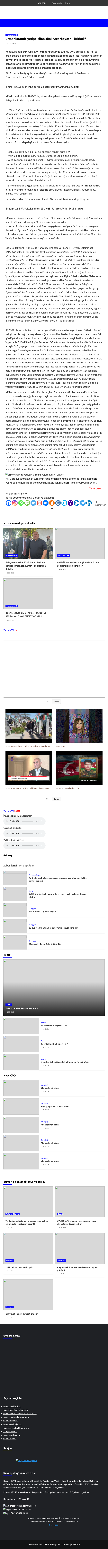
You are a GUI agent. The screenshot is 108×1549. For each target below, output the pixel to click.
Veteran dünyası (35, 875)
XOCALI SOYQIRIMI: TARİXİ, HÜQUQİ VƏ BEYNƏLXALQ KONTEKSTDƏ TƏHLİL (26, 614)
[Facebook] (8, 503)
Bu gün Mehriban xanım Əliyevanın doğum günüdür (53, 927)
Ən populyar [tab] (26, 865)
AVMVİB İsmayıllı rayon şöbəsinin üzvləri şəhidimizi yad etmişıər (79, 564)
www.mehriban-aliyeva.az (15, 1409)
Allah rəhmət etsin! (50, 1124)
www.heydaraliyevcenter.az (16, 1417)
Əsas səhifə (57, 3)
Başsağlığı (44, 1085)
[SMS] (27, 503)
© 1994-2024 (54, 1525)
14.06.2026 (46, 1128)
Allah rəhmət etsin (50, 1088)
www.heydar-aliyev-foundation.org (20, 1413)
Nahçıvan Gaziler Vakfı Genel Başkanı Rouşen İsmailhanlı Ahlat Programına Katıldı (25, 566)
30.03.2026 (62, 570)
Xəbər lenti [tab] (10, 865)
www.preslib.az (10, 1420)
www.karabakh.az (12, 1435)
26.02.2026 (10, 620)
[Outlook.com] (76, 503)
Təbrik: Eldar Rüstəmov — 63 (21, 1008)
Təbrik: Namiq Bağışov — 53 (54, 1025)
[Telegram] (83, 503)
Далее (56, 701)
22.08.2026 (10, 1012)
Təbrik (8, 1005)
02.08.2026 (46, 1066)
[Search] (101, 22)
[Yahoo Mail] (70, 503)
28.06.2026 (46, 1110)
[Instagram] (15, 503)
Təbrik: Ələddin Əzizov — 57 (54, 1044)
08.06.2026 (46, 1146)
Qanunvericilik (11, 35)
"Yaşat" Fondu (10, 1431)
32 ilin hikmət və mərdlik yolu (42, 911)
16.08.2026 (46, 1029)
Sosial (31, 891)
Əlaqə (67, 3)
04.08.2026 (46, 1092)
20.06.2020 (11, 44)
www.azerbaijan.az (12, 1424)
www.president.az (12, 1406)
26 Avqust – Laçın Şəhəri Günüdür (45, 944)
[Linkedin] (89, 503)
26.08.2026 (10, 573)
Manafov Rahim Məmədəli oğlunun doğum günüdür (65, 1062)
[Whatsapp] (21, 503)
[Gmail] (39, 503)
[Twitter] (33, 503)
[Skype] (64, 503)
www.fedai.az (9, 1438)
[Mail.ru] (58, 503)
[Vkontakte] (46, 503)
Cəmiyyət (32, 908)
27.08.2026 (10, 1227)
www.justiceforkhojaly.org (16, 1427)
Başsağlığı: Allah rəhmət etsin (55, 1106)
